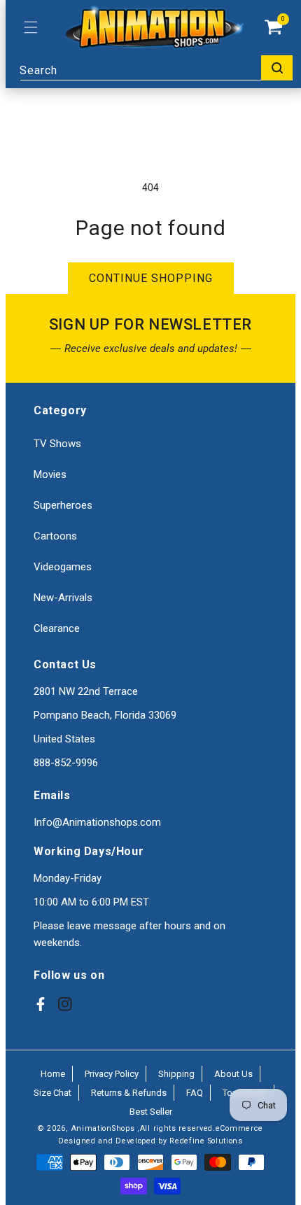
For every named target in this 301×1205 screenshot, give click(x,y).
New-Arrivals (63, 597)
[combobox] (156, 67)
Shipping (176, 1074)
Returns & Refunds (129, 1092)
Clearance (57, 628)
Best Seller (151, 1111)
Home (53, 1074)
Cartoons (55, 536)
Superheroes (63, 505)
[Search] (277, 67)
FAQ (194, 1092)
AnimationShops (103, 1128)
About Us (233, 1074)
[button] (30, 27)
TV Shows (57, 443)
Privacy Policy (112, 1074)
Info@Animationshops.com (97, 822)
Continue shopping (151, 278)
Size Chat (52, 1092)
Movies (50, 474)
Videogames (63, 567)
